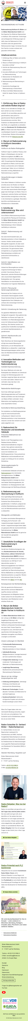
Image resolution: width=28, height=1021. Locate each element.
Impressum (5, 970)
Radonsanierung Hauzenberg (10, 935)
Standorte (5, 965)
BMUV (12, 579)
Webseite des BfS (17, 136)
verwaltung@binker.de (12, 767)
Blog (3, 967)
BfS (21, 579)
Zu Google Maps (12, 958)
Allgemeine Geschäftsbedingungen (12, 975)
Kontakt (4, 963)
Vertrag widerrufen (8, 980)
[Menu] (25, 2)
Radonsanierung (6, 473)
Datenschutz (6, 972)
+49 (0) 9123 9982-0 (12, 765)
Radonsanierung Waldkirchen (10, 932)
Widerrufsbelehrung (8, 977)
